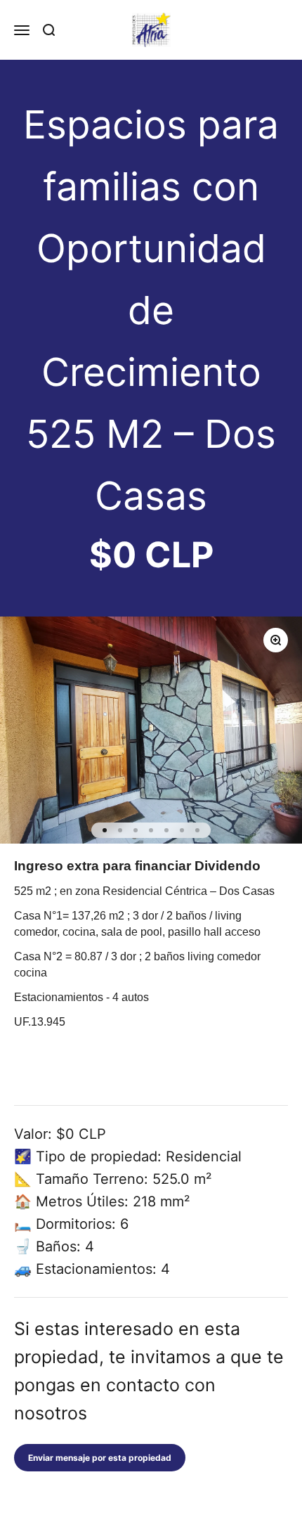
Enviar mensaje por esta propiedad (99, 1457)
